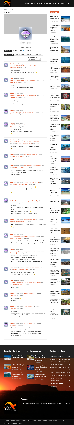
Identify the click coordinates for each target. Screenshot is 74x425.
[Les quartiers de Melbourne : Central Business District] (65, 87)
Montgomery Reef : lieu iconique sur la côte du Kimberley (54, 272)
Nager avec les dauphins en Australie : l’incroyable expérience (53, 148)
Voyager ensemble (18, 156)
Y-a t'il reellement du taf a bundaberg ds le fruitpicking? (24, 201)
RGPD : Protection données (13, 420)
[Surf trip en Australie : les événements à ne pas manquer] (65, 39)
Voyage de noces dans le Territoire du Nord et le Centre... (55, 68)
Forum (62, 3)
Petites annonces (14, 67)
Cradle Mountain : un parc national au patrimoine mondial (55, 291)
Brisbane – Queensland (19, 167)
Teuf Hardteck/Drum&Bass (31, 154)
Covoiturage (13, 295)
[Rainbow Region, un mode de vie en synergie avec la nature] (65, 301)
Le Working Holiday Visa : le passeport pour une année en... (41, 367)
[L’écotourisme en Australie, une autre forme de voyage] (65, 211)
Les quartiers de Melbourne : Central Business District (55, 86)
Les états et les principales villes (59, 372)
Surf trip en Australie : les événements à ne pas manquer (17, 374)
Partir (38, 3)
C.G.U (39, 420)
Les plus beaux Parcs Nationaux (59, 362)
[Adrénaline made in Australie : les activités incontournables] (65, 220)
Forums (29, 50)
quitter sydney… (28, 306)
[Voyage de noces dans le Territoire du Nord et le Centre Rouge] (65, 69)
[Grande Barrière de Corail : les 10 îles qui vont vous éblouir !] (65, 138)
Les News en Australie (56, 356)
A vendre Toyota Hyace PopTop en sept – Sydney (23, 112)
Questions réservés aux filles (31, 267)
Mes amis (38, 54)
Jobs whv (15, 203)
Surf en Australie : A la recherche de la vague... (55, 230)
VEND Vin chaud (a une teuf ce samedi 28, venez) (23, 125)
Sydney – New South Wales (24, 143)
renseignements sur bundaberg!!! (32, 165)
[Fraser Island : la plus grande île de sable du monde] (65, 19)
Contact (45, 420)
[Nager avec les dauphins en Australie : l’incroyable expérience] (65, 147)
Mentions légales (32, 420)
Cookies (24, 420)
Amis (22, 50)
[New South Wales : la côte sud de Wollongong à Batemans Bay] (65, 262)
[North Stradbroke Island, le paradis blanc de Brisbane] (65, 118)
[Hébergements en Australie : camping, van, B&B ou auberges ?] (65, 281)
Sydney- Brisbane (28, 293)
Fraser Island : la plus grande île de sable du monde (54, 18)
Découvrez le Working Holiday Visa (60, 359)
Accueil (5, 9)
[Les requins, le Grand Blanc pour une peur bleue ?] (65, 60)
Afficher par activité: (33, 57)
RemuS (12, 64)
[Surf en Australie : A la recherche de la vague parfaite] (65, 231)
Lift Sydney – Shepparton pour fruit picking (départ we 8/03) (25, 282)
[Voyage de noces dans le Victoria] (65, 78)
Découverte (46, 3)
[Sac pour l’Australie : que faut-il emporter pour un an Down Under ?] (65, 127)
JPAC (60, 420)
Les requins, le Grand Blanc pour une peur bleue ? (54, 59)
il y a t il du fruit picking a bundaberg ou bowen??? (23, 236)
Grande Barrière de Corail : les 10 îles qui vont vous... (54, 137)
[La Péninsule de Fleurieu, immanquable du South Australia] (65, 49)
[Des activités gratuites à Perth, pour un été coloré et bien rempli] (65, 170)
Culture (55, 3)
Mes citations (20, 54)
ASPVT (64, 420)
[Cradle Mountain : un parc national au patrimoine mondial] (65, 292)
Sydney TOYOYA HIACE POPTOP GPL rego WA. (23, 65)
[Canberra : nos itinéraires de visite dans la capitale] (65, 202)
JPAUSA (55, 420)
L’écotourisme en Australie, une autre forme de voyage (55, 210)
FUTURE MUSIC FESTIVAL (31, 182)
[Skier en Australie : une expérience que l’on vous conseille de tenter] (65, 240)
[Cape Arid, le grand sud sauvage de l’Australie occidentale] (65, 251)
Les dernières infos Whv (57, 364)
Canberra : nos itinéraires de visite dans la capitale (54, 201)
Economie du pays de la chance (59, 375)
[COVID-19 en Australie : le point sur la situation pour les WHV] (65, 96)
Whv (26, 3)
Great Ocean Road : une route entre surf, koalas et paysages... (18, 366)
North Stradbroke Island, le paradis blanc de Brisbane (54, 117)
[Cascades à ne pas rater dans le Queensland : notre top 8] (65, 107)
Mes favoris (30, 54)
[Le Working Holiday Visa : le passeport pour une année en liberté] (30, 367)
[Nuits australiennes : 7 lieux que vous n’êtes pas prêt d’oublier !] (65, 159)
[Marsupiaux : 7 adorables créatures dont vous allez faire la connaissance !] (30, 357)
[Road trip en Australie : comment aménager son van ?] (65, 312)
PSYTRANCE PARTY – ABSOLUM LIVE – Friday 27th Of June (26, 141)
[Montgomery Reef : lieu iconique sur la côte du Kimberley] (65, 272)
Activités (7, 50)
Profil (15, 50)
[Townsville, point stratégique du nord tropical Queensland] (65, 181)
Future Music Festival (30, 219)
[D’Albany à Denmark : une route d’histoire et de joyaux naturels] (65, 191)
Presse (50, 420)
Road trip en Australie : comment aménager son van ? (54, 313)
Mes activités (9, 54)
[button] (68, 4)
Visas (32, 3)
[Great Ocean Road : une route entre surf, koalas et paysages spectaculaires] (65, 28)
